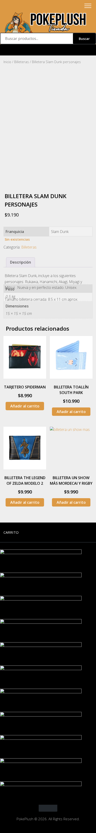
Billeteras (21, 61)
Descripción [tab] (20, 262)
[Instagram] (48, 50)
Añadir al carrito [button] (24, 406)
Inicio (7, 61)
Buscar (84, 38)
